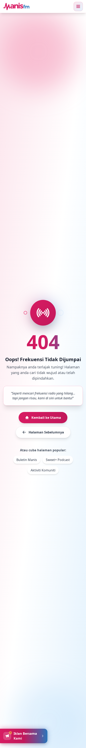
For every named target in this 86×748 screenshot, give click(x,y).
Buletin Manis (26, 460)
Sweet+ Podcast (58, 460)
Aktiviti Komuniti (43, 470)
